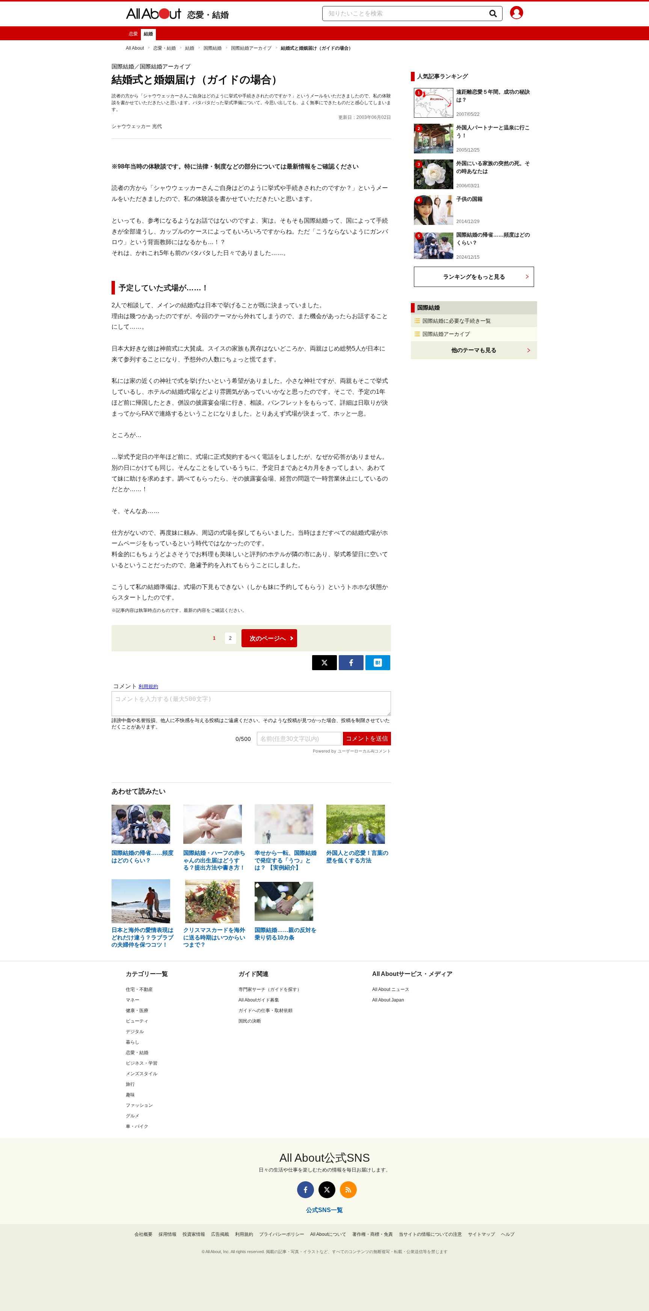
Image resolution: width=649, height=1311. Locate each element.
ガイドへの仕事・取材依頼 (265, 1010)
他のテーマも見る (474, 350)
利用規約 (244, 1234)
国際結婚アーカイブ (251, 48)
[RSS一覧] (348, 1189)
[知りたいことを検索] (493, 13)
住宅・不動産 (139, 989)
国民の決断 (249, 1021)
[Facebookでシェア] (351, 662)
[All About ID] (516, 14)
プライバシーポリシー (281, 1234)
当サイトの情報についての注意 (430, 1234)
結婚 (148, 33)
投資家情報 (194, 1234)
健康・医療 (137, 1010)
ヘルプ (508, 1234)
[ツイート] (324, 662)
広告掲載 (220, 1234)
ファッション (139, 1105)
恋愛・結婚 (208, 15)
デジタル (135, 1031)
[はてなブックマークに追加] (377, 662)
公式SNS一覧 (324, 1210)
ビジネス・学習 (141, 1063)
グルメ (132, 1115)
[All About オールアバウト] (153, 15)
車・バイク (137, 1126)
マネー (132, 1000)
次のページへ (268, 638)
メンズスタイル (141, 1073)
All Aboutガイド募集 (258, 1000)
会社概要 (143, 1234)
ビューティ (137, 1021)
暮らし (132, 1042)
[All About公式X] (326, 1189)
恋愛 (133, 33)
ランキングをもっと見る (474, 276)
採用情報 (167, 1234)
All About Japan (388, 1000)
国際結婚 (213, 48)
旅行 (130, 1084)
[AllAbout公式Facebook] (305, 1189)
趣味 (130, 1094)
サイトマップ (481, 1234)
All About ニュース (390, 989)
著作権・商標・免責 (372, 1234)
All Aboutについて (328, 1234)
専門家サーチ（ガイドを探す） (270, 989)
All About (135, 48)
